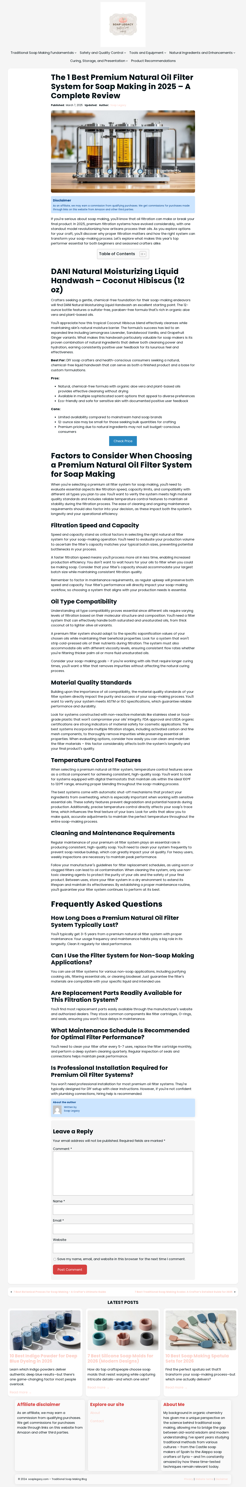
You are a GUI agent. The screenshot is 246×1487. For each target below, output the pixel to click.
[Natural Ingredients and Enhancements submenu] (234, 53)
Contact (97, 1421)
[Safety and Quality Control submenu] (125, 53)
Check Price (123, 441)
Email (58, 1220)
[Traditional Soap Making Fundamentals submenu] (76, 53)
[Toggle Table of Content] (141, 254)
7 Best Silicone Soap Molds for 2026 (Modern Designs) (120, 1358)
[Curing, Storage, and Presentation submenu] (127, 61)
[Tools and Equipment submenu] (165, 53)
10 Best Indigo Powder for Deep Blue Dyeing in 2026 (43, 1358)
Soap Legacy (118, 105)
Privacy (189, 1479)
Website (59, 1239)
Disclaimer (221, 1479)
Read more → (21, 1392)
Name (59, 1201)
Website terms (204, 1479)
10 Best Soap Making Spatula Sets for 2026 (197, 1358)
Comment (62, 1149)
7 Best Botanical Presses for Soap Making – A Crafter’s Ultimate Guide (60, 1292)
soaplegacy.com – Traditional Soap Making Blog (57, 1479)
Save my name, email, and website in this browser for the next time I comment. (121, 1259)
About (95, 1412)
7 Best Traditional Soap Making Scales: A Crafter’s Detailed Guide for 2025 (183, 1292)
